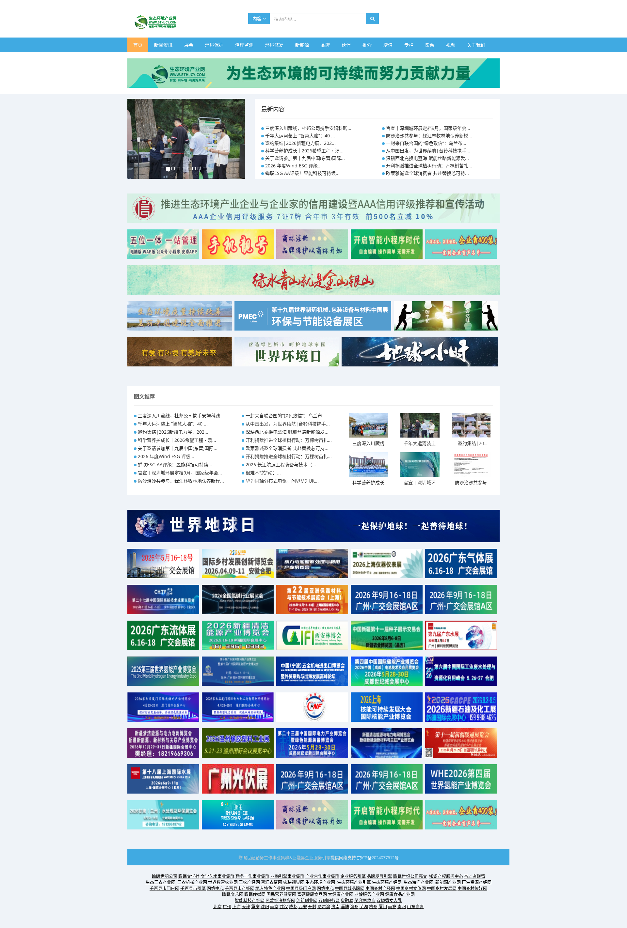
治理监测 (244, 45)
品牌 (325, 45)
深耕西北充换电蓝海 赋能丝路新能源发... (427, 158)
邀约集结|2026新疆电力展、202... (300, 143)
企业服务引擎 (317, 857)
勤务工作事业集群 (272, 857)
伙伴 (346, 45)
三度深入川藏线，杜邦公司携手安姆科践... (308, 128)
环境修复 (274, 45)
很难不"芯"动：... (263, 473)
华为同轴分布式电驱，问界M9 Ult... (282, 481)
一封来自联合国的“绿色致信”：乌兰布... (426, 143)
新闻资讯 (163, 45)
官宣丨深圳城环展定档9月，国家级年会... (428, 128)
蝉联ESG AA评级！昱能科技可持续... (302, 173)
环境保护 (214, 45)
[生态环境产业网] (313, 73)
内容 (257, 18)
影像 (429, 45)
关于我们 (476, 45)
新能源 (302, 45)
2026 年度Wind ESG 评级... (293, 165)
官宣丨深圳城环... (421, 482)
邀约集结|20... (472, 443)
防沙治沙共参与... (472, 482)
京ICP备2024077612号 (378, 857)
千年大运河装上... (421, 443)
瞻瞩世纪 (246, 857)
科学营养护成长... (369, 482)
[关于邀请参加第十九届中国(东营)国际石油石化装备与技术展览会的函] (238, 814)
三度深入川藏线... (369, 443)
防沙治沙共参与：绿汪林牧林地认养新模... (429, 135)
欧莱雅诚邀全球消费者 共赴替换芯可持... (427, 173)
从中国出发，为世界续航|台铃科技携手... (428, 150)
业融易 (298, 857)
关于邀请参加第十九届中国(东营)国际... (305, 158)
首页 (137, 45)
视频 (450, 45)
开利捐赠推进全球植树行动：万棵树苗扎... (429, 165)
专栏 (408, 45)
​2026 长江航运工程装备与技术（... (281, 464)
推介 (367, 45)
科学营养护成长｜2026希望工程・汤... (304, 150)
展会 (188, 45)
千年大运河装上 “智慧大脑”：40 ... (300, 135)
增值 (388, 45)
